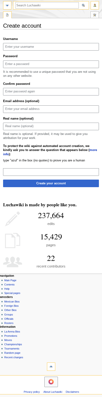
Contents (9, 284)
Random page (12, 352)
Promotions (10, 335)
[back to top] (51, 366)
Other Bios (10, 310)
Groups (8, 314)
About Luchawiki (52, 391)
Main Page (10, 280)
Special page (7, 15)
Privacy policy (32, 391)
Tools (95, 15)
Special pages (12, 293)
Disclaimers (72, 391)
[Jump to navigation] (7, 5)
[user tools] (95, 5)
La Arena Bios (12, 331)
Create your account (51, 183)
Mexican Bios (12, 301)
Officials (9, 318)
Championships (13, 344)
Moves (8, 340)
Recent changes (13, 357)
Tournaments (11, 348)
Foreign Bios (11, 305)
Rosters (9, 323)
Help (6, 288)
